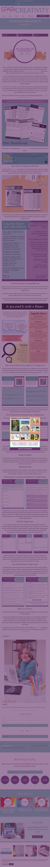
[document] (25, 433)
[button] (38, 417)
